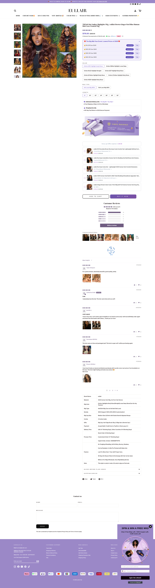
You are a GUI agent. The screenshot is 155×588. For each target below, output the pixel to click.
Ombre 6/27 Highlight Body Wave (114, 71)
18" (85, 95)
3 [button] (112, 390)
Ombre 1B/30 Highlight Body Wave (93, 79)
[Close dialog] (150, 526)
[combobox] (123, 571)
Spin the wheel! (135, 578)
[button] (87, 30)
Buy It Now (122, 196)
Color (85, 63)
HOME (18, 16)
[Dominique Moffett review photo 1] (87, 350)
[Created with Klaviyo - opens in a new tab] (135, 582)
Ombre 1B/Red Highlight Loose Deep (116, 66)
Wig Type (86, 84)
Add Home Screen (82, 553)
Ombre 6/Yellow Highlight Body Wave (94, 75)
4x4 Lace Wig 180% (89, 87)
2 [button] (109, 390)
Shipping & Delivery (51, 550)
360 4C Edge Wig (43, 16)
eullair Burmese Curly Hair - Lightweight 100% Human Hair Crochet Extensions (115, 167)
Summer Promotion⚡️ (130, 16)
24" (101, 95)
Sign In (112, 550)
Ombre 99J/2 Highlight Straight (92, 71)
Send (42, 526)
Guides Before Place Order (95, 469)
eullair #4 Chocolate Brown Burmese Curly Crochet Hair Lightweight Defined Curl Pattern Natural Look (117, 149)
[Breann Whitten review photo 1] (87, 378)
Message (39, 510)
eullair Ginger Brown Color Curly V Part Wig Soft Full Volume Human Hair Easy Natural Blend (117, 185)
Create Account (114, 553)
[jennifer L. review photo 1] (87, 325)
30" (118, 95)
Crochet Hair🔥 (29, 16)
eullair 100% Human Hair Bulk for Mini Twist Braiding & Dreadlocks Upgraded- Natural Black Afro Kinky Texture (117, 176)
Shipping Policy (82, 557)
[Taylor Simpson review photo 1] (87, 278)
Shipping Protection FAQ (84, 555)
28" (112, 95)
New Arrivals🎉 (58, 16)
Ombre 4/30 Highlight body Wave (93, 66)
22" (96, 95)
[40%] (49, 51)
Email (80, 502)
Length (85, 92)
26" (107, 95)
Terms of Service (75, 531)
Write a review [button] (112, 225)
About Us (113, 548)
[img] (86, 265)
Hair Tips (80, 548)
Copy (137, 45)
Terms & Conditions (51, 555)
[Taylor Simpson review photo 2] (96, 278)
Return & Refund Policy (51, 553)
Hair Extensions (112, 16)
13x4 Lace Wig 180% (103, 87)
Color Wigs (71, 16)
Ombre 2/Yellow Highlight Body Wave (118, 75)
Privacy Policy (65, 531)
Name (38, 502)
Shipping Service (91, 473)
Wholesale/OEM (82, 550)
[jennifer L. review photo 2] (96, 325)
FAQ (47, 557)
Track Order (49, 548)
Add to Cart (95, 196)
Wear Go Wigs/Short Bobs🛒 (91, 16)
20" (90, 95)
